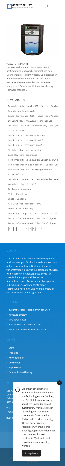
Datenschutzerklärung (20, 372)
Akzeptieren (31, 453)
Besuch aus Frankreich (21, 111)
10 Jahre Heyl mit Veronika (24, 150)
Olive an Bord (16, 130)
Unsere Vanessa (17, 199)
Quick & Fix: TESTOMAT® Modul (25, 140)
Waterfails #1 (16, 174)
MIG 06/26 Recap (18, 319)
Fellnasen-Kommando (19, 189)
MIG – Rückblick (17, 194)
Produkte (13, 352)
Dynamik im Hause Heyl (21, 208)
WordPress (32, 461)
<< (10, 228)
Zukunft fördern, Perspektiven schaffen (29, 309)
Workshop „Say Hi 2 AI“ (22, 184)
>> (42, 228)
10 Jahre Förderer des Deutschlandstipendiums (36, 179)
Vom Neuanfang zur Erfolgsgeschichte (30, 169)
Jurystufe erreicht (18, 314)
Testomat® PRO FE (17, 64)
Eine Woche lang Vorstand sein (25, 324)
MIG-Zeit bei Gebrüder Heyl (24, 204)
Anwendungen (16, 357)
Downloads (14, 362)
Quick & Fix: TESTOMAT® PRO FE (26, 135)
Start (11, 347)
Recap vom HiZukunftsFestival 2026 (27, 329)
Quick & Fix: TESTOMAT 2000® (25, 145)
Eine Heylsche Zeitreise (22, 155)
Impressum (15, 367)
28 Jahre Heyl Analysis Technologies (30, 121)
